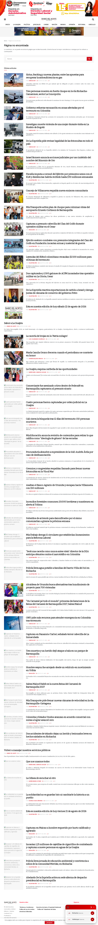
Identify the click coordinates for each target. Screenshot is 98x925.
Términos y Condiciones (26, 907)
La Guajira (16, 24)
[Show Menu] (5, 19)
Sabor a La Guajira (13, 323)
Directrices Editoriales (26, 911)
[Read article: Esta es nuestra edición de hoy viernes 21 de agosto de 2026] (13, 816)
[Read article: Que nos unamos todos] (13, 767)
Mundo (63, 24)
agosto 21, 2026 (42, 391)
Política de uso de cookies (27, 909)
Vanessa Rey (32, 80)
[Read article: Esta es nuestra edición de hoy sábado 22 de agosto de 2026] (13, 312)
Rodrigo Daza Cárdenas (36, 800)
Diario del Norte (11, 326)
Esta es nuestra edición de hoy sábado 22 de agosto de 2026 (56, 306)
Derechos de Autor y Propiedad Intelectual (48, 907)
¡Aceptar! (49, 922)
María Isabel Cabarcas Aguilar (37, 372)
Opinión (72, 24)
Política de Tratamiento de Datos (46, 909)
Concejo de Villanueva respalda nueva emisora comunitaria (57, 190)
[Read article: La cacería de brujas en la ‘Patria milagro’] (13, 341)
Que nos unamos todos (37, 761)
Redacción (32, 229)
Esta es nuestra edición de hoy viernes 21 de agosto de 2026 (56, 811)
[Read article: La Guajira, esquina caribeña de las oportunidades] (13, 374)
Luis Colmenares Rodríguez (37, 339)
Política (27, 24)
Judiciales (36, 24)
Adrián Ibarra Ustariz (35, 781)
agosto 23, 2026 (42, 80)
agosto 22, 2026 (43, 180)
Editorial (81, 24)
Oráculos (92, 24)
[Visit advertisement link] (49, 8)
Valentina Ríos (33, 180)
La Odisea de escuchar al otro (41, 778)
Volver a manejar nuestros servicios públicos (27, 750)
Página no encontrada (15, 41)
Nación (54, 24)
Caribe (46, 24)
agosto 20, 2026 (41, 833)
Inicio (7, 24)
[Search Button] (93, 19)
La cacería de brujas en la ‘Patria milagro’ (47, 336)
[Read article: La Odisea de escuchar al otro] (13, 783)
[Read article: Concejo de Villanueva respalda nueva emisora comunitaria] (13, 196)
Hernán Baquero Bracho (36, 358)
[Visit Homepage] (49, 19)
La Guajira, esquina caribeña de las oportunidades (51, 369)
